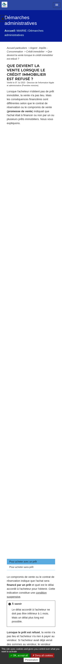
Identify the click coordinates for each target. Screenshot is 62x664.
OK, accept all (20, 655)
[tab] (31, 561)
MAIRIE (22, 30)
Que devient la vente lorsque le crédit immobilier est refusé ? (30, 55)
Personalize (31, 660)
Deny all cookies (43, 655)
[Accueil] (5, 5)
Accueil (10, 30)
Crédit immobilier (35, 51)
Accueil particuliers (17, 48)
